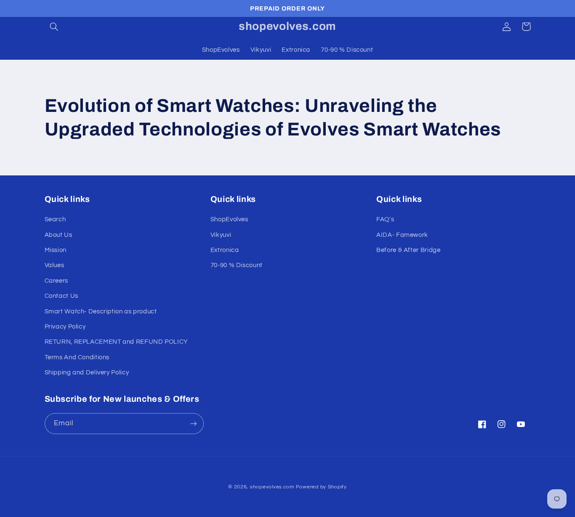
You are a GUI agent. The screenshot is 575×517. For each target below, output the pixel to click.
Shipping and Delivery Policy (87, 372)
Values (54, 265)
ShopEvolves (229, 219)
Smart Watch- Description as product (101, 311)
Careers (56, 281)
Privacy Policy (65, 326)
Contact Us (61, 296)
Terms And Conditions (77, 357)
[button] (54, 26)
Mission (56, 250)
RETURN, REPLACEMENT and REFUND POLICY (116, 342)
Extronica (224, 250)
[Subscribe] (193, 423)
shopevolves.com (272, 487)
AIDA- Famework (402, 235)
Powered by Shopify (321, 487)
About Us (58, 235)
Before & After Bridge (408, 250)
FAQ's (385, 219)
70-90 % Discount (236, 265)
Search (55, 219)
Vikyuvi (220, 235)
